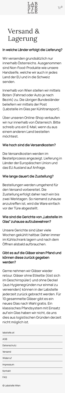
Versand (6, 351)
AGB (4, 339)
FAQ (4, 377)
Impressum (8, 364)
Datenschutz (9, 345)
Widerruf (7, 358)
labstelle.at (8, 332)
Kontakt (6, 370)
